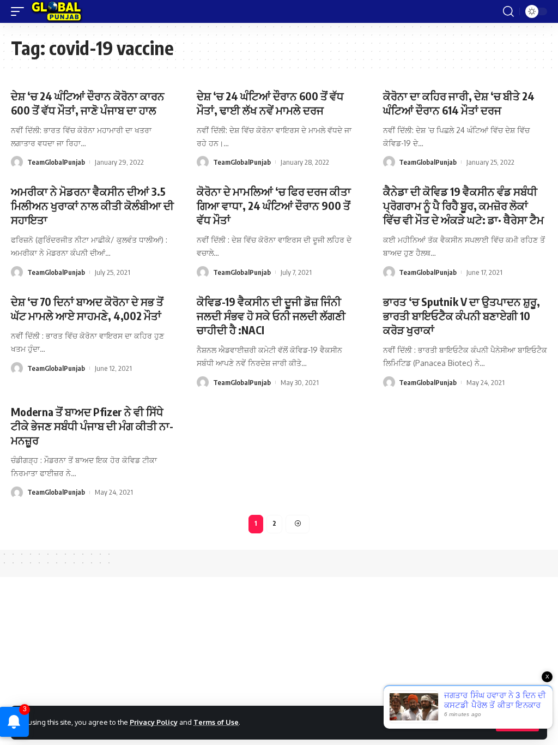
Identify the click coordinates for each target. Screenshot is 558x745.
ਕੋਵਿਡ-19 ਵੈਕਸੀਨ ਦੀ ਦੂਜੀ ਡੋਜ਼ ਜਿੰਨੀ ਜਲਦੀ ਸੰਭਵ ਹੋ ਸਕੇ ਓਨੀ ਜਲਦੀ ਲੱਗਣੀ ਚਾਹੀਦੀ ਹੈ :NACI (271, 316)
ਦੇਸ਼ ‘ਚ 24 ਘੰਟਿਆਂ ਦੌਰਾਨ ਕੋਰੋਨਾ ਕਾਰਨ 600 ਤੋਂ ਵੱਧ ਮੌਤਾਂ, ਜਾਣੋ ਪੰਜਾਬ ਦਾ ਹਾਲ (88, 103)
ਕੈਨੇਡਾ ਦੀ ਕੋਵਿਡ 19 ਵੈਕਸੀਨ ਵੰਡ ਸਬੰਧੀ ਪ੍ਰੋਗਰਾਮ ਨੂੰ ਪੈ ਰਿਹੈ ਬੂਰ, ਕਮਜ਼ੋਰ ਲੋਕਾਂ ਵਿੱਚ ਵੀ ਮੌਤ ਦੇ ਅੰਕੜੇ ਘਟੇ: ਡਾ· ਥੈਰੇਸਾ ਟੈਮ (463, 205)
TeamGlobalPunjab (56, 162)
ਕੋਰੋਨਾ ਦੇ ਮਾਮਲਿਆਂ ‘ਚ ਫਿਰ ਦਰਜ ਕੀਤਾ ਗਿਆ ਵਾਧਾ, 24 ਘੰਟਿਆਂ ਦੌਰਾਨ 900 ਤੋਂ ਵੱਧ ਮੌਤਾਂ (274, 205)
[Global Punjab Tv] (56, 11)
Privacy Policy (154, 722)
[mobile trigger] (20, 11)
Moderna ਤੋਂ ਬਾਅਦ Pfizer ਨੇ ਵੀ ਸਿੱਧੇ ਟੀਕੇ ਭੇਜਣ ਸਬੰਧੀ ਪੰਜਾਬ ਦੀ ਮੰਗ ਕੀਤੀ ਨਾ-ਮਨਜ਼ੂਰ (92, 426)
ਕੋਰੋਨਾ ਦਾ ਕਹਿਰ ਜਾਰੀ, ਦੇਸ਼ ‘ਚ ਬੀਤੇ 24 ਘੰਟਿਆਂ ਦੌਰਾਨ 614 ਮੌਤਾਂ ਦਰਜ (459, 103)
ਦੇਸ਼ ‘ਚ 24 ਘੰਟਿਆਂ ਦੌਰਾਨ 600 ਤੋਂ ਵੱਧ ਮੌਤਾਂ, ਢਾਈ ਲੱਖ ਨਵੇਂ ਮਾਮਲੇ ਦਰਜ (270, 103)
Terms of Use (216, 722)
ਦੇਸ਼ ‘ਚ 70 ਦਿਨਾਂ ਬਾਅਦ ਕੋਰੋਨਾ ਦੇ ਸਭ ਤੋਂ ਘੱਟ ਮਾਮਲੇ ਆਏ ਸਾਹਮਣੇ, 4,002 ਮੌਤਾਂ (87, 308)
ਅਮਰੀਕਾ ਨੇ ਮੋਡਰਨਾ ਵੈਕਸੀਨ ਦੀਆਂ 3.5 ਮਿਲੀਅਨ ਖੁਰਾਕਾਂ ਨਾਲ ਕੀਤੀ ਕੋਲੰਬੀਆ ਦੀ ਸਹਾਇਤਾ (92, 205)
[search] (508, 11)
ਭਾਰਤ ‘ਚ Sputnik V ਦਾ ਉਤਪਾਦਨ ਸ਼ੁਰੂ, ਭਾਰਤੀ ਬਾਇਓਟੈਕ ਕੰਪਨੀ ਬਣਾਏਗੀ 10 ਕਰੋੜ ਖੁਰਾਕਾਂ (461, 316)
